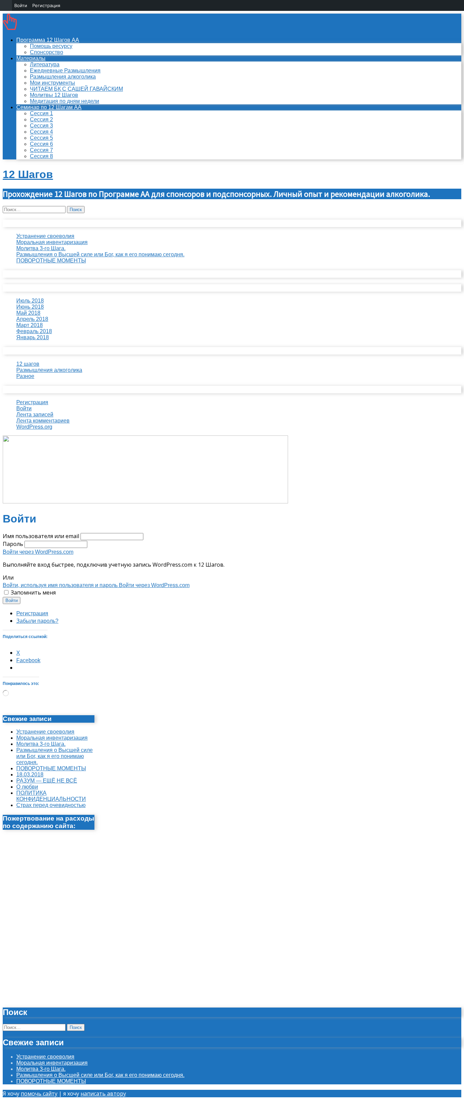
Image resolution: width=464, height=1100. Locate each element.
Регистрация (32, 402)
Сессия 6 (41, 144)
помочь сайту (39, 1093)
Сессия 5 (41, 138)
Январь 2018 (32, 337)
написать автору (103, 1093)
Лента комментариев (43, 421)
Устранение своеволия (45, 236)
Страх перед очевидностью (51, 805)
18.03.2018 (29, 774)
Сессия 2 (41, 119)
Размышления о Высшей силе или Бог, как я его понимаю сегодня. (100, 254)
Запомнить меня (33, 592)
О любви (27, 787)
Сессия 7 (41, 150)
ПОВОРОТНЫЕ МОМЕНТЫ (51, 260)
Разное (25, 376)
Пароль (13, 544)
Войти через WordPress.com (38, 552)
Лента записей (34, 414)
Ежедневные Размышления (65, 70)
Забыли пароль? (37, 621)
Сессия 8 (41, 156)
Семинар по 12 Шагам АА (49, 107)
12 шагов (27, 364)
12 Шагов (28, 174)
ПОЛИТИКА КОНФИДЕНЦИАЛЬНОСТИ (51, 796)
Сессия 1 (41, 113)
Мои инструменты (52, 83)
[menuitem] (6, 5)
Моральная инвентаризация (52, 242)
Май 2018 (28, 313)
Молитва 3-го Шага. (41, 248)
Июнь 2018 (30, 307)
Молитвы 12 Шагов (54, 95)
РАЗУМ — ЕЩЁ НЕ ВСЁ (46, 781)
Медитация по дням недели (64, 101)
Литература (44, 64)
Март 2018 (29, 325)
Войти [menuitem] (20, 5)
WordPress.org (34, 427)
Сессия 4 (41, 132)
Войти (24, 408)
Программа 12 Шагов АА (47, 40)
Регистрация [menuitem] (46, 5)
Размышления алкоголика (63, 77)
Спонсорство (46, 52)
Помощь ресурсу (51, 46)
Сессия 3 (41, 125)
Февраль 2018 (34, 331)
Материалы (31, 58)
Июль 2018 (30, 301)
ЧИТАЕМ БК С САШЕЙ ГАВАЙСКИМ (76, 89)
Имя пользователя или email (41, 536)
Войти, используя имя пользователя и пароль (61, 585)
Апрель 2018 (32, 319)
